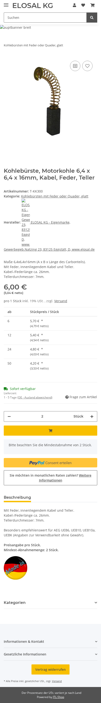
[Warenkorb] (92, 5)
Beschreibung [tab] (17, 497)
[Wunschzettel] (83, 5)
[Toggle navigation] (6, 3)
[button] (74, 5)
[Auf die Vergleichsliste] (75, 66)
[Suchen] (91, 17)
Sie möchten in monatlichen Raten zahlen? (50, 477)
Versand (60, 301)
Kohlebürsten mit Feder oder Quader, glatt (54, 196)
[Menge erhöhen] (92, 416)
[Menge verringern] (9, 416)
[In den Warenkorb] (50, 431)
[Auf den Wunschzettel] (87, 66)
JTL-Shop (58, 697)
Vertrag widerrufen (50, 669)
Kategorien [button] (15, 602)
